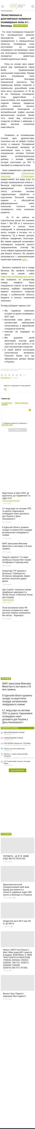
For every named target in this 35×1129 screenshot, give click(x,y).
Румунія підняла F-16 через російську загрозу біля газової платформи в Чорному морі (16, 560)
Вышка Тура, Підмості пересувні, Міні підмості (14, 994)
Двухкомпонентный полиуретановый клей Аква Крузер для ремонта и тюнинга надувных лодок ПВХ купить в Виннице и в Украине (17, 889)
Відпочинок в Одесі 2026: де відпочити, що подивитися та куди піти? (16, 495)
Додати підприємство (17, 770)
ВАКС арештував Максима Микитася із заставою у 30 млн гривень (17, 546)
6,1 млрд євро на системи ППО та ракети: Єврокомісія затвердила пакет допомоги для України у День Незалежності (16, 513)
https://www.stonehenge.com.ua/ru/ (17, 276)
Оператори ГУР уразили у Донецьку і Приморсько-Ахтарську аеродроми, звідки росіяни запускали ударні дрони (16, 576)
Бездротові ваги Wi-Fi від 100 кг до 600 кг (17, 922)
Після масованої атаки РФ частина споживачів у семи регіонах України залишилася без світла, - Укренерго (16, 611)
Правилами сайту (7, 425)
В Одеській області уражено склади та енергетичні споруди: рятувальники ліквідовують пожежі (17, 531)
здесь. (25, 259)
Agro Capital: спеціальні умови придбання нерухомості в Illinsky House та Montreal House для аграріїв (17, 593)
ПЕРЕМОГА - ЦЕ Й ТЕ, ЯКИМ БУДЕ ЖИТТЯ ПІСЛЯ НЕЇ (16, 857)
